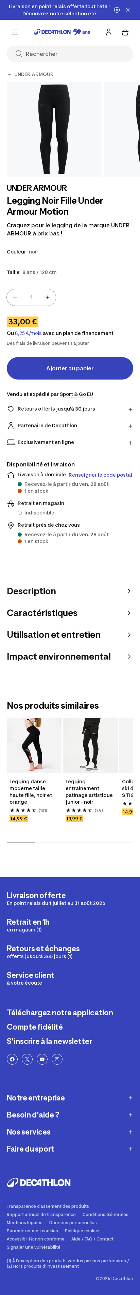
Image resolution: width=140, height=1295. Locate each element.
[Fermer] (127, 9)
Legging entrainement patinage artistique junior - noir (90, 791)
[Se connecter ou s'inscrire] (109, 32)
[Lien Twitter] (27, 1059)
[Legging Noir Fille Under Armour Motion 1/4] (54, 129)
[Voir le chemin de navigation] (9, 74)
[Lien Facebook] (12, 1059)
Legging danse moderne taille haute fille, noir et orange (31, 791)
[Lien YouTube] (42, 1059)
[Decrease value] (15, 297)
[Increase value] (47, 297)
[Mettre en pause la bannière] (116, 9)
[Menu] (15, 32)
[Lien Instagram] (57, 1059)
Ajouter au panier (70, 368)
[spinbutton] (31, 297)
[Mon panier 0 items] (125, 32)
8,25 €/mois (28, 333)
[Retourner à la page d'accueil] (62, 32)
